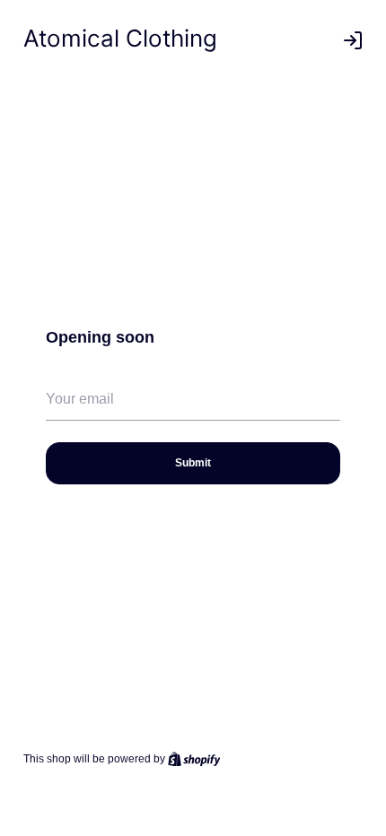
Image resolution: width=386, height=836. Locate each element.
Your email (72, 428)
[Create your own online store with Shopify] (194, 759)
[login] (352, 40)
